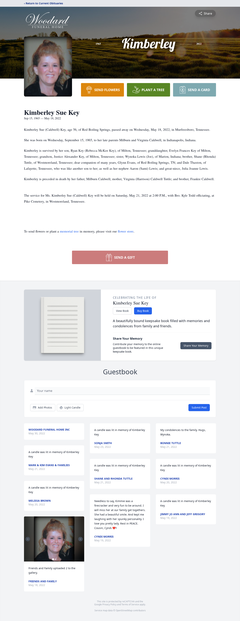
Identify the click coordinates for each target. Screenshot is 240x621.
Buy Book (143, 311)
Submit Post (199, 407)
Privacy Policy (109, 604)
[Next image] (80, 539)
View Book (122, 311)
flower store (126, 231)
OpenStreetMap (124, 610)
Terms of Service (130, 604)
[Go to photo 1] (53, 559)
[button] (54, 539)
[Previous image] (28, 539)
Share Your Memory (196, 345)
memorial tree (69, 231)
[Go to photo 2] (55, 559)
